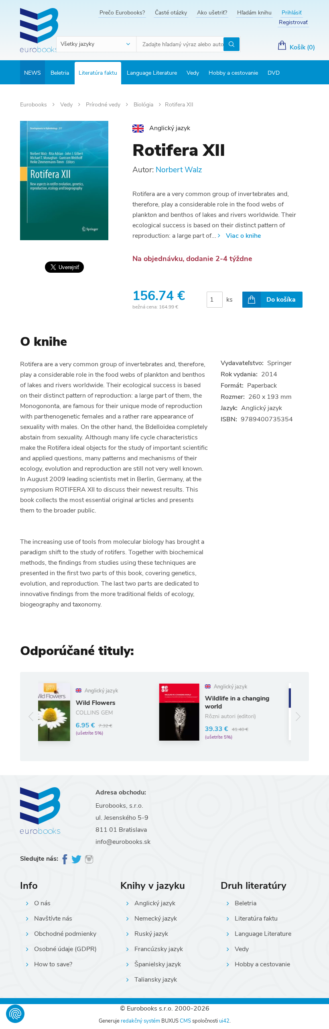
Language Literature (152, 73)
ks (229, 299)
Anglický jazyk (154, 903)
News (32, 73)
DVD (274, 73)
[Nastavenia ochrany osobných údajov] (15, 1013)
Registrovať (293, 22)
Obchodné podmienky (65, 933)
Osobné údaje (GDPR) (65, 949)
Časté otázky (171, 12)
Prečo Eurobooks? (122, 12)
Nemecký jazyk (155, 918)
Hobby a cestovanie (233, 73)
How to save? (53, 964)
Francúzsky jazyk (158, 949)
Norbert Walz (179, 170)
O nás (42, 903)
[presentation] (31, 717)
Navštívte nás (53, 918)
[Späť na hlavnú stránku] (39, 30)
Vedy (193, 73)
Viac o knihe (243, 235)
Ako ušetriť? (212, 12)
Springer (279, 363)
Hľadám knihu (254, 12)
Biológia (144, 104)
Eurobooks (34, 104)
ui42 (224, 1021)
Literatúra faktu (98, 73)
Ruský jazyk (151, 933)
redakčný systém (140, 1021)
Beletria (60, 73)
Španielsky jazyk (157, 964)
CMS (185, 1021)
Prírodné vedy (104, 104)
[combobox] (97, 44)
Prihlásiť (292, 12)
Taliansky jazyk (155, 979)
